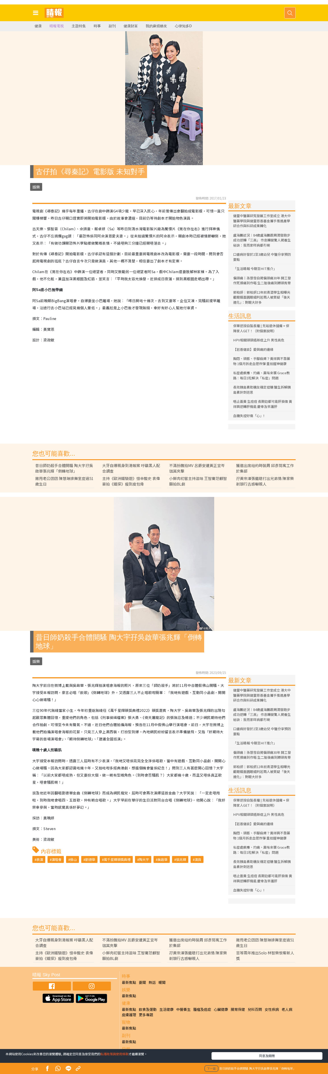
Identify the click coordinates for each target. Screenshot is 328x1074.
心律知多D (183, 26)
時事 (97, 26)
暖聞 (162, 982)
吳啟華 (163, 859)
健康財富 (131, 26)
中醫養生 (183, 1009)
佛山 (73, 859)
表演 (39, 859)
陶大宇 (144, 859)
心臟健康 (221, 1009)
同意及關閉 (267, 1055)
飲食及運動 (148, 1009)
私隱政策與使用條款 (114, 1054)
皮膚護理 (129, 1014)
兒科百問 (255, 1009)
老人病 (287, 1009)
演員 (198, 859)
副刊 (112, 26)
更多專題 (146, 1014)
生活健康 (166, 1009)
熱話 (152, 982)
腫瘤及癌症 (202, 1009)
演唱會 (57, 859)
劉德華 (90, 859)
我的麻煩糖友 (156, 26)
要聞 (142, 982)
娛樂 (36, 187)
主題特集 (79, 26)
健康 (38, 26)
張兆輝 (181, 859)
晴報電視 (57, 26)
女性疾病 (272, 1009)
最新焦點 (129, 982)
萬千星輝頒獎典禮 (117, 859)
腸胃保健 (238, 1009)
